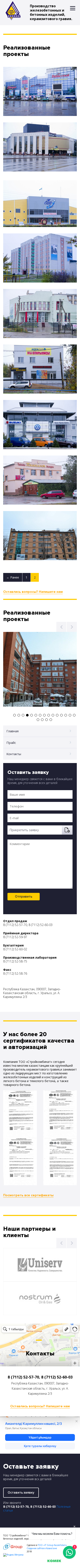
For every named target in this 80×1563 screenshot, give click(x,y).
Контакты (13, 754)
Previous (61, 627)
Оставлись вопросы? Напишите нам (33, 592)
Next (72, 627)
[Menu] (73, 8)
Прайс (11, 742)
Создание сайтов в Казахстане (42, 1548)
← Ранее (12, 577)
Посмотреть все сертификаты (28, 1195)
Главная (12, 731)
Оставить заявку (21, 1492)
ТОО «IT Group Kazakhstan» (52, 1545)
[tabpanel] (40, 669)
